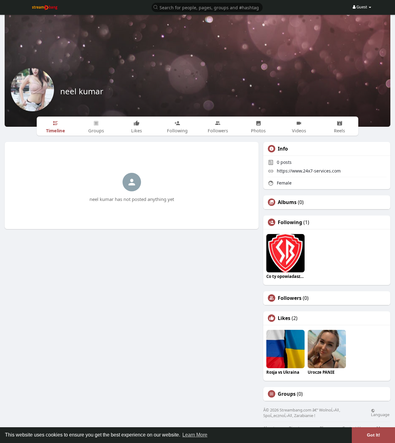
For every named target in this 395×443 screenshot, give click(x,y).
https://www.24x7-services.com (309, 171)
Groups (287, 393)
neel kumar (81, 91)
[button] (207, 7)
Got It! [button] (373, 434)
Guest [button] (362, 7)
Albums (287, 202)
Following (290, 222)
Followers (289, 298)
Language (380, 414)
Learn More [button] (194, 434)
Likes (284, 318)
